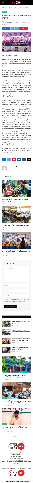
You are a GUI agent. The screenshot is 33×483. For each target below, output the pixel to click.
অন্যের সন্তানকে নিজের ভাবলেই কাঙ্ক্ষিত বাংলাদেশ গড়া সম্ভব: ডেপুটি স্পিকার (16, 252)
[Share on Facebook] (6, 28)
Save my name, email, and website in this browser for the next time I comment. (16, 300)
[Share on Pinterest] (23, 28)
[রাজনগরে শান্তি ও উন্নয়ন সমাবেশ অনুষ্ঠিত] (16, 42)
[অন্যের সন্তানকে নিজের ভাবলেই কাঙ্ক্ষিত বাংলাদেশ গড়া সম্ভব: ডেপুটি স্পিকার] (16, 240)
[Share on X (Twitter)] (14, 28)
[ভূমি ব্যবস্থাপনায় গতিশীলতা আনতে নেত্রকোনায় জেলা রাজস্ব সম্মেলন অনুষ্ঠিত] (16, 214)
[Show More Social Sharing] (29, 28)
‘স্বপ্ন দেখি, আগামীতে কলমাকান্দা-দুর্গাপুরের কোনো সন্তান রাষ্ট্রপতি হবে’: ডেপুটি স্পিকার (18, 402)
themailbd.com (25, 481)
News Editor (9, 22)
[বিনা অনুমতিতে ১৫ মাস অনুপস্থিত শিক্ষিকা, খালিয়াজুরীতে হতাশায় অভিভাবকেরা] (16, 364)
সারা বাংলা (4, 11)
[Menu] (3, 2)
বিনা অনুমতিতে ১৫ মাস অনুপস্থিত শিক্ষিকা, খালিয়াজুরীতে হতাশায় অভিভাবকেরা (16, 376)
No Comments (26, 22)
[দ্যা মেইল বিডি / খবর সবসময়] (16, 2)
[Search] (30, 2)
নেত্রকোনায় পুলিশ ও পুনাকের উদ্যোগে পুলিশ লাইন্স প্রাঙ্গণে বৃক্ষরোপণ (15, 200)
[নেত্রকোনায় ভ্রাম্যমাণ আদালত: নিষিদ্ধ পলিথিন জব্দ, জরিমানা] (6, 350)
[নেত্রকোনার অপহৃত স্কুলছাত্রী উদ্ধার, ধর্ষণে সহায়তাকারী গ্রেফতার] (16, 416)
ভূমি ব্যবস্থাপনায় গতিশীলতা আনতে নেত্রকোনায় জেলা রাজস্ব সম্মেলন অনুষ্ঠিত (15, 226)
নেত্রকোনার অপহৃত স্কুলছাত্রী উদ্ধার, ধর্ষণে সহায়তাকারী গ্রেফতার (16, 428)
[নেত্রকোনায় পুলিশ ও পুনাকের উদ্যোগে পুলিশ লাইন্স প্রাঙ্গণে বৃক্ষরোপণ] (16, 188)
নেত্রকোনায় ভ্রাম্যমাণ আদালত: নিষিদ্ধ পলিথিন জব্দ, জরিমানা (20, 348)
